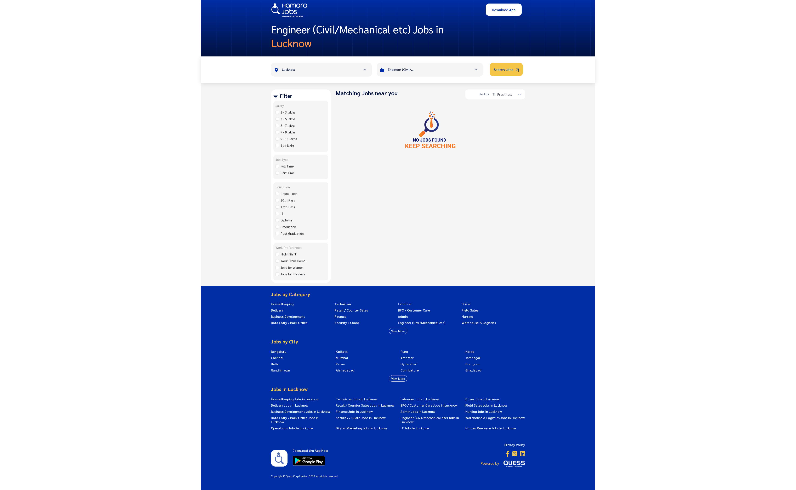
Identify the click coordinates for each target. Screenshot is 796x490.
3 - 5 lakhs (287, 119)
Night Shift (288, 254)
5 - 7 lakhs (287, 125)
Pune (404, 351)
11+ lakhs (287, 145)
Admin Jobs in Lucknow (417, 411)
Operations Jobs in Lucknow (292, 428)
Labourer (405, 304)
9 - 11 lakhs (288, 139)
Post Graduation (292, 233)
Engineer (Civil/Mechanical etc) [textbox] (401, 69)
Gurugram (472, 364)
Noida (469, 351)
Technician (343, 304)
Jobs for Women (291, 267)
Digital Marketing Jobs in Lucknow (361, 428)
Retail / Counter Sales (351, 310)
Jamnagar (472, 358)
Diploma (286, 220)
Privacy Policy (514, 444)
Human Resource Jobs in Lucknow (490, 428)
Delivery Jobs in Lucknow (289, 405)
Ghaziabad (473, 370)
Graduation (288, 227)
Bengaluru (278, 351)
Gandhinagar (280, 370)
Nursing (467, 316)
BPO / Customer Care (414, 310)
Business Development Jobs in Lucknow (300, 411)
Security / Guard (347, 323)
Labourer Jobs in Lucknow (419, 399)
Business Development (288, 316)
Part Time (287, 173)
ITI (282, 213)
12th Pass (287, 207)
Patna (340, 364)
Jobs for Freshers (292, 274)
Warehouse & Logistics (479, 323)
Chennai (277, 358)
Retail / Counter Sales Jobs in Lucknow (365, 405)
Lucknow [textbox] (288, 69)
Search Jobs (504, 69)
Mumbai (342, 358)
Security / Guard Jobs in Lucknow (361, 418)
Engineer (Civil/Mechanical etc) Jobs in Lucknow (429, 420)
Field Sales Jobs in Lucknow (486, 405)
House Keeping (282, 304)
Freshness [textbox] (504, 94)
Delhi (275, 364)
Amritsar (407, 358)
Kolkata (342, 351)
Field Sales (470, 310)
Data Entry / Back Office (289, 323)
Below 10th (288, 193)
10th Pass (287, 200)
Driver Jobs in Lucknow (482, 399)
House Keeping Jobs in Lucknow (295, 399)
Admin (403, 316)
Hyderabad (408, 364)
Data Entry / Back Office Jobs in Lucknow (295, 420)
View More (398, 331)
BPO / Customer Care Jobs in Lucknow (428, 405)
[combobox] (327, 70)
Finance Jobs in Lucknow (354, 411)
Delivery (277, 310)
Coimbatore (409, 370)
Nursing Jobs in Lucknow (483, 411)
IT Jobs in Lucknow (414, 428)
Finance (340, 316)
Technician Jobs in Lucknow (356, 399)
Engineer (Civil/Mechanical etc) (421, 323)
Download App (504, 9)
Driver (466, 304)
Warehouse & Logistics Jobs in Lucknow (495, 418)
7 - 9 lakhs (287, 132)
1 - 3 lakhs (287, 112)
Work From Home (293, 261)
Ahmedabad (345, 370)
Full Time (287, 166)
